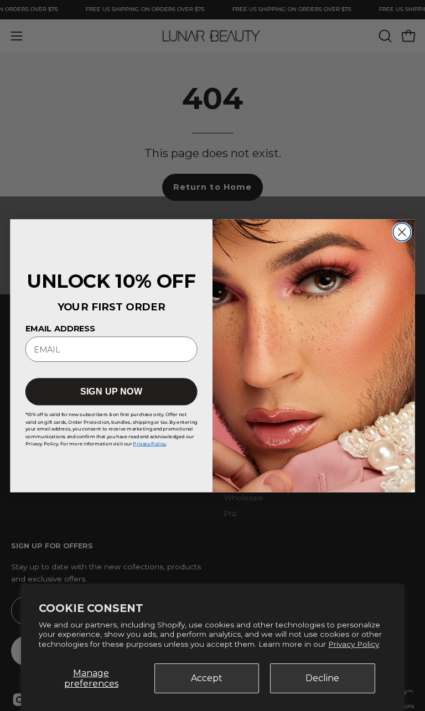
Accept (206, 678)
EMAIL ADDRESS (60, 328)
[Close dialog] (402, 232)
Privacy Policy (353, 644)
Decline (322, 678)
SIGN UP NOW (111, 392)
